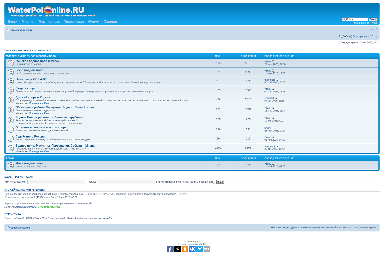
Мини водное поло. (30, 163)
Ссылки (110, 21)
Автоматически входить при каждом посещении (185, 181)
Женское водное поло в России (38, 61)
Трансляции (74, 21)
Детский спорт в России (33, 97)
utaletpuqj (269, 79)
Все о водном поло (29, 70)
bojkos (268, 128)
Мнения (28, 21)
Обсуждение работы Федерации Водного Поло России (55, 107)
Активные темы (42, 50)
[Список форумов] (52, 10)
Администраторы (25, 206)
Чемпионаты (49, 21)
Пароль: (91, 181)
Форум (93, 21)
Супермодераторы (49, 206)
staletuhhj (269, 146)
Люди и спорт (25, 88)
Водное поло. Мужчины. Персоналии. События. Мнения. (56, 145)
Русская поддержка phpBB (192, 244)
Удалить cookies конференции (307, 227)
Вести (12, 21)
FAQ (345, 36)
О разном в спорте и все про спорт (41, 127)
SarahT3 (269, 98)
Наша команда (279, 227)
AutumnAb (105, 218)
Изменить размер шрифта (374, 29)
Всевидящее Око (39, 103)
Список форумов (21, 30)
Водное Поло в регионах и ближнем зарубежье (49, 117)
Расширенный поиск (365, 22)
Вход (374, 36)
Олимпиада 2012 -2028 (31, 79)
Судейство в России (30, 136)
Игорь (267, 61)
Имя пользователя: (15, 181)
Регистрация (360, 36)
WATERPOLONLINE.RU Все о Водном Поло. (31, 56)
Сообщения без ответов (18, 50)
